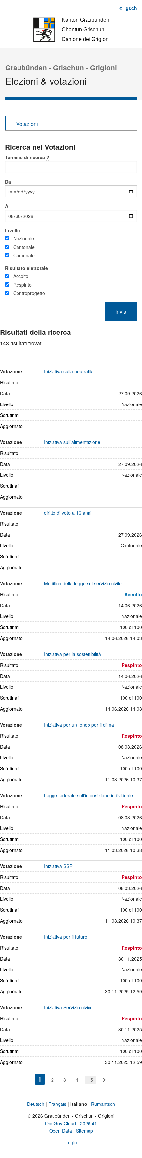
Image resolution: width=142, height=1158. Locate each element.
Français (57, 1104)
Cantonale (24, 247)
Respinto (22, 284)
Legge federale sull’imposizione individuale (88, 795)
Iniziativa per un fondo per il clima (79, 724)
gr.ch (131, 8)
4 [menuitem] (77, 1079)
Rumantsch (103, 1104)
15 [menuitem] (90, 1079)
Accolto (20, 276)
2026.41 (88, 1123)
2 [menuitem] (52, 1079)
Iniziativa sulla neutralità (69, 371)
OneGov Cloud (60, 1123)
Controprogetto (29, 293)
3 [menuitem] (64, 1079)
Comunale (24, 255)
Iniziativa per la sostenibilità (72, 654)
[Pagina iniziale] (71, 29)
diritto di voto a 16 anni (67, 512)
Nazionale (23, 238)
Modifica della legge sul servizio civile (83, 583)
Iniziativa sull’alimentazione (72, 442)
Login (71, 1142)
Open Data (60, 1130)
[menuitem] (104, 1080)
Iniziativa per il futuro (65, 936)
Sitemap (84, 1130)
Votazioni (27, 124)
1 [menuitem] (41, 1079)
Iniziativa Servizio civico (68, 1007)
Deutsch (35, 1104)
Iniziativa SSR (58, 866)
